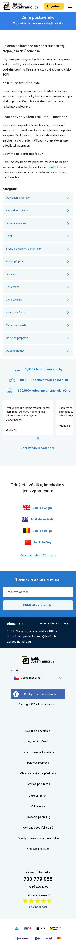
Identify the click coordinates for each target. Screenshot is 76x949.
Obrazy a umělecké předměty (38, 773)
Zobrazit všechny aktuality (54, 623)
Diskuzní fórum (38, 795)
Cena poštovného (16, 325)
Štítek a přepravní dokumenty (23, 248)
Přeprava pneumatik (38, 784)
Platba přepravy (15, 261)
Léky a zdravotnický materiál (38, 752)
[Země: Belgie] (26, 530)
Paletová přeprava (38, 762)
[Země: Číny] (28, 542)
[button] (27, 678)
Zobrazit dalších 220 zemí (38, 555)
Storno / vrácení (15, 312)
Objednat (54, 6)
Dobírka (11, 274)
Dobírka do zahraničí (38, 730)
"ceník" (51, 167)
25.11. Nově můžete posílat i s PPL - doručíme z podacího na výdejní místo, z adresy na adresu (35, 636)
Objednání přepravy (18, 197)
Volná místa (38, 806)
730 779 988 (38, 879)
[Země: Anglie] (26, 507)
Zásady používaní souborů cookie (38, 838)
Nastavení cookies (38, 848)
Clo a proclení (14, 299)
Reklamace (12, 287)
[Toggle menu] (70, 6)
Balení (9, 236)
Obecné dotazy (15, 350)
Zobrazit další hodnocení (38, 448)
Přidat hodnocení (38, 906)
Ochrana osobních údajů (38, 827)
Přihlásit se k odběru (38, 605)
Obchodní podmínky (38, 817)
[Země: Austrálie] (25, 519)
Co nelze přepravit (17, 338)
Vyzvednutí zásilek (17, 210)
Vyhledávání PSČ (38, 741)
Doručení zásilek (16, 223)
